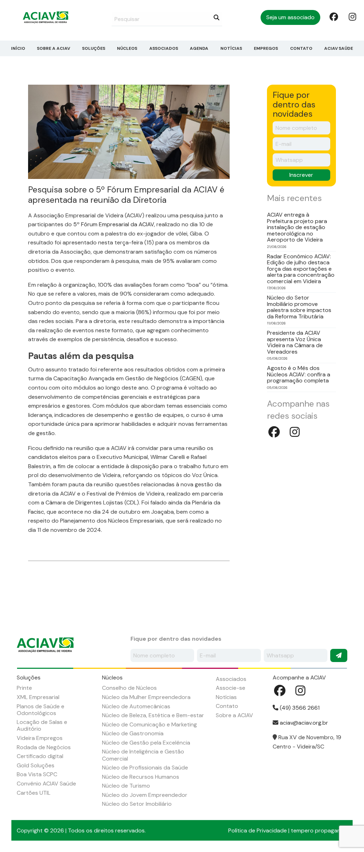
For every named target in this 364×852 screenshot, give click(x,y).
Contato (301, 48)
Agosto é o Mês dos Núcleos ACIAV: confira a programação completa (298, 374)
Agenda (199, 48)
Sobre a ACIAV (53, 48)
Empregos (266, 48)
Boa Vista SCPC (37, 774)
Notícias (231, 48)
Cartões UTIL (33, 793)
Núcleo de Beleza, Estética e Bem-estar (153, 715)
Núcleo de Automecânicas (136, 706)
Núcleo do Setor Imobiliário (137, 804)
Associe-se (230, 688)
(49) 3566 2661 (299, 707)
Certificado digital (40, 756)
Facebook (333, 16)
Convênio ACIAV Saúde (46, 783)
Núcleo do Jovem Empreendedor (144, 795)
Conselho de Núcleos (129, 688)
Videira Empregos (40, 738)
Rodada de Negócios (44, 747)
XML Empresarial (38, 697)
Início (18, 48)
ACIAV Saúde (338, 48)
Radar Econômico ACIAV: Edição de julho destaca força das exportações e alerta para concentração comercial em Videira (300, 269)
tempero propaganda (319, 830)
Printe (24, 688)
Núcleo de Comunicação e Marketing (149, 724)
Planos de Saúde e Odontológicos (40, 710)
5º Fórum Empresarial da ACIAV (113, 224)
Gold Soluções (35, 765)
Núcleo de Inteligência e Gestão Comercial (143, 755)
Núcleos (127, 48)
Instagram (352, 16)
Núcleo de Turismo (126, 785)
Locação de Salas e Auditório (42, 725)
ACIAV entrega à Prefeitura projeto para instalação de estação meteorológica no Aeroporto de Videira (297, 227)
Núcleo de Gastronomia (133, 733)
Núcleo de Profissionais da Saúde (145, 767)
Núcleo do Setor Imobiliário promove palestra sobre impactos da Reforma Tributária (299, 307)
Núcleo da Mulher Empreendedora (146, 697)
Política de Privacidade (257, 830)
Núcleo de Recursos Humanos (140, 776)
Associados (163, 48)
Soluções (93, 48)
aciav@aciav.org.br (303, 722)
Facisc (36, 511)
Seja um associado (290, 17)
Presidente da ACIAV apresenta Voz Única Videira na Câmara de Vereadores (295, 342)
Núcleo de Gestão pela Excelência (146, 742)
